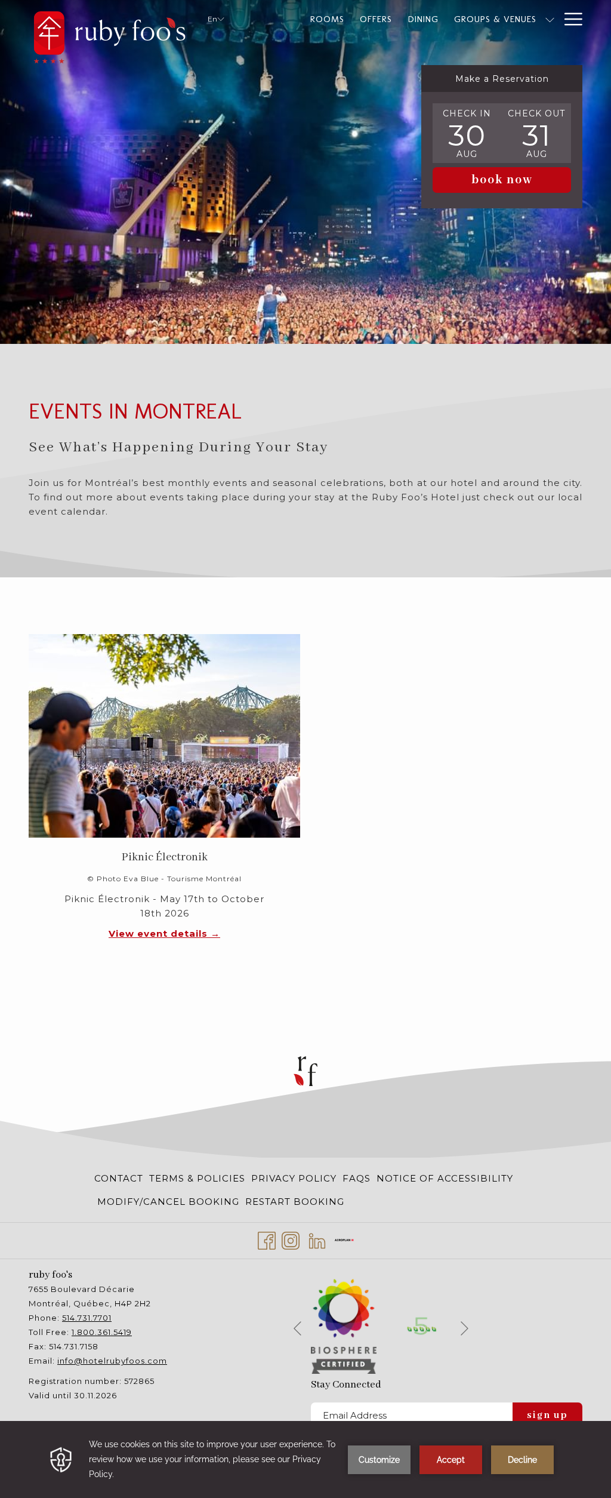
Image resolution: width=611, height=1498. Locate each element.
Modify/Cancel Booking (168, 1201)
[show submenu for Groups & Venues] (550, 19)
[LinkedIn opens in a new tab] (317, 1239)
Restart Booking (294, 1201)
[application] (305, 1459)
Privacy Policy (294, 1178)
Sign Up (547, 1415)
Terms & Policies (197, 1178)
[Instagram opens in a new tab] (291, 1239)
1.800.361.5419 (102, 1332)
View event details (160, 933)
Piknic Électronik (165, 857)
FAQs (356, 1178)
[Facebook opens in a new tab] (267, 1239)
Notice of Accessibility (445, 1178)
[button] (467, 133)
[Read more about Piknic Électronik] (164, 736)
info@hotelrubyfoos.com (112, 1360)
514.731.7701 (87, 1317)
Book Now (502, 180)
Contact (118, 1178)
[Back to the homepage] (109, 34)
